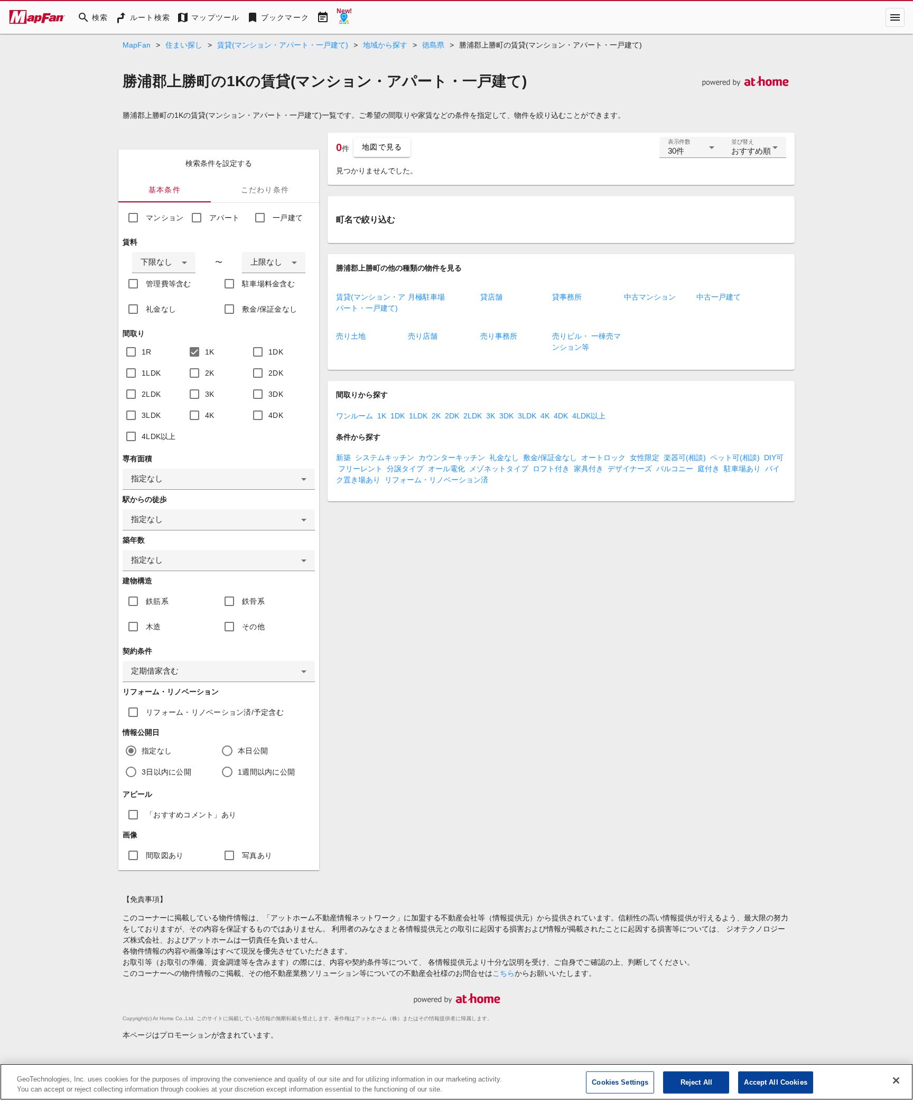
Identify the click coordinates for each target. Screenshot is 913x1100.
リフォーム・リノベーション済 (436, 480)
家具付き (588, 468)
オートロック (603, 457)
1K (210, 352)
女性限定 (644, 457)
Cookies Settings (620, 1082)
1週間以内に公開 (266, 772)
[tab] (164, 189)
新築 (343, 457)
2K (210, 373)
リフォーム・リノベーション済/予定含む (215, 712)
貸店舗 (491, 297)
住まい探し (183, 45)
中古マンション (650, 297)
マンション (164, 217)
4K (210, 415)
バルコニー (674, 468)
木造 (153, 626)
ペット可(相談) (735, 457)
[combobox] (164, 262)
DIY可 (774, 457)
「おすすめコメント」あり (191, 814)
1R (147, 352)
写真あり (257, 855)
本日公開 (253, 751)
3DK (275, 394)
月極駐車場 (426, 297)
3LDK (151, 415)
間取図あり (164, 855)
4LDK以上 (159, 436)
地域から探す (385, 45)
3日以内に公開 (166, 772)
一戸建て (288, 217)
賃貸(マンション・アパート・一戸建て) (282, 45)
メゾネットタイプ (498, 468)
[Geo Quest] (344, 17)
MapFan (137, 45)
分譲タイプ (405, 468)
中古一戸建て (718, 297)
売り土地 (351, 336)
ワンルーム (354, 416)
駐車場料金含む (268, 283)
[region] (456, 1082)
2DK (275, 373)
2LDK (151, 394)
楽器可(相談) (685, 457)
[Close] (896, 1080)
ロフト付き (551, 468)
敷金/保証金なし (269, 309)
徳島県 (433, 45)
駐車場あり (742, 468)
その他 (253, 626)
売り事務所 (498, 336)
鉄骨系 (253, 601)
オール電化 (446, 468)
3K (210, 394)
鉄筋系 (157, 601)
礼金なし (161, 309)
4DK (275, 415)
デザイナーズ (630, 468)
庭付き (708, 468)
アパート (224, 217)
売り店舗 (422, 336)
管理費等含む (168, 283)
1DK (275, 352)
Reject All (696, 1082)
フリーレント (360, 468)
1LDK (151, 373)
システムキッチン (384, 457)
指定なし (157, 751)
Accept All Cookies (775, 1082)
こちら (503, 973)
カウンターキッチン (451, 457)
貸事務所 (567, 297)
